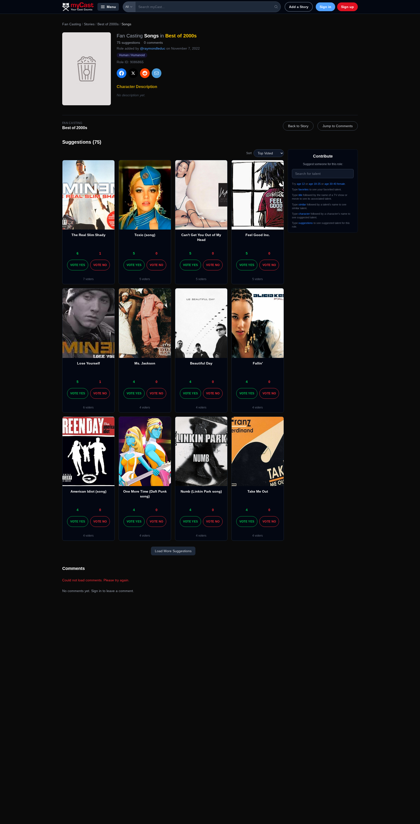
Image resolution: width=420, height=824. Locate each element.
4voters (145, 407)
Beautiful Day (201, 363)
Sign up (347, 7)
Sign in (325, 7)
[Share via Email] (156, 73)
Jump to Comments (338, 126)
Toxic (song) (144, 235)
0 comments (153, 42)
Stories (89, 24)
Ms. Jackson (144, 363)
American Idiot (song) (88, 491)
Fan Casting (71, 24)
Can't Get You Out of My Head (201, 237)
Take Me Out (257, 491)
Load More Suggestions (173, 551)
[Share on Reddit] (145, 73)
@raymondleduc (152, 48)
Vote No (100, 265)
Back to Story (298, 126)
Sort (249, 153)
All (127, 7)
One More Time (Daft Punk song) (145, 493)
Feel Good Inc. (257, 235)
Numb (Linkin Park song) (201, 491)
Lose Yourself (88, 363)
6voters (88, 407)
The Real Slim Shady (88, 235)
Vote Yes (77, 265)
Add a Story (298, 7)
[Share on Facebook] (121, 73)
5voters (145, 279)
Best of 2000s (108, 24)
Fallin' (258, 363)
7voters (88, 279)
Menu (111, 7)
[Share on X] (133, 73)
